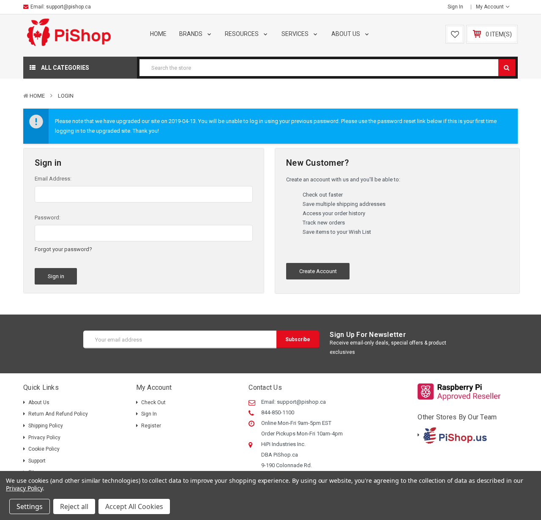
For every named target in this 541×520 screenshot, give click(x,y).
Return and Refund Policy (58, 414)
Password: (47, 217)
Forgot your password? (63, 249)
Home (158, 33)
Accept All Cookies (134, 506)
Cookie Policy (44, 449)
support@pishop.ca (68, 7)
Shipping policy (45, 426)
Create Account (318, 271)
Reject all (74, 506)
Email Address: (53, 178)
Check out (153, 402)
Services (295, 33)
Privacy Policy (44, 438)
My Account (490, 7)
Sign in (455, 7)
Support (37, 461)
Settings (29, 506)
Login (66, 96)
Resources (242, 33)
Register (151, 426)
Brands (191, 33)
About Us (346, 33)
